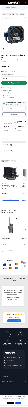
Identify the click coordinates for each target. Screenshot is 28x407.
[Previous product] (26, 18)
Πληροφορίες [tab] (6, 139)
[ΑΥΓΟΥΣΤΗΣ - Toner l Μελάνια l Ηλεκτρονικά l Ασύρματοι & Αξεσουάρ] (14, 2)
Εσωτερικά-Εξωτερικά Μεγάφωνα (8, 18)
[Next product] (24, 18)
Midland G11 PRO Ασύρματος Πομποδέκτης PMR (8, 238)
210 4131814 (9, 363)
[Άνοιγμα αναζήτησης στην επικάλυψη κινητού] (14, 8)
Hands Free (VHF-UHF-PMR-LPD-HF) (10, 14)
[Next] (24, 34)
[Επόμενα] (25, 14)
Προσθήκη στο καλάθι (14, 83)
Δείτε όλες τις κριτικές (14, 320)
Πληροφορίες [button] (5, 376)
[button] (2, 3)
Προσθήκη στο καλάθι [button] (11, 199)
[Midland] (24, 52)
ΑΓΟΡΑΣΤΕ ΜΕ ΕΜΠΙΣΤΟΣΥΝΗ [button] (9, 381)
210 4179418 (15, 363)
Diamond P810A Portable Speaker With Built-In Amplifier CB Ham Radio (10, 187)
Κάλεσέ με (15, 114)
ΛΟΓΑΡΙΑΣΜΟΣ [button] (5, 386)
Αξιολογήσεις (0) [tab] (7, 145)
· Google (12, 60)
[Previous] (3, 34)
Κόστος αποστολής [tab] (8, 151)
